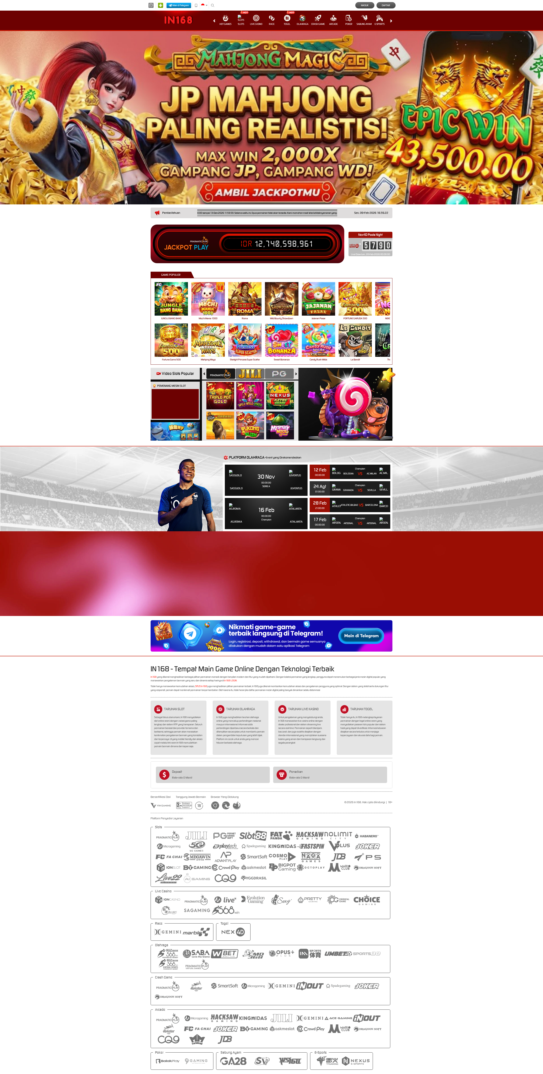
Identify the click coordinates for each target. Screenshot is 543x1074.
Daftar (386, 5)
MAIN (174, 299)
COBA (223, 391)
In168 (154, 676)
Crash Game (318, 23)
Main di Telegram (180, 5)
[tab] (220, 373)
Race (271, 23)
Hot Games (225, 23)
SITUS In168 (201, 686)
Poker (348, 23)
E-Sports (380, 23)
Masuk (364, 5)
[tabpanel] (271, 117)
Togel (287, 23)
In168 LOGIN (230, 680)
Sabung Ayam (364, 23)
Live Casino (256, 23)
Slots (241, 23)
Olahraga (302, 23)
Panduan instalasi (438, 581)
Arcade (333, 23)
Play (201, 247)
